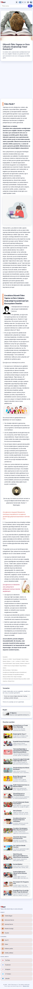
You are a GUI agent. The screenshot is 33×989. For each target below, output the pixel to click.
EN (22, 2)
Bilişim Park (26, 986)
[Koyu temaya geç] (31, 2)
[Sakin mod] (28, 2)
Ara (30, 6)
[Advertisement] (16, 79)
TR (20, 2)
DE (25, 2)
